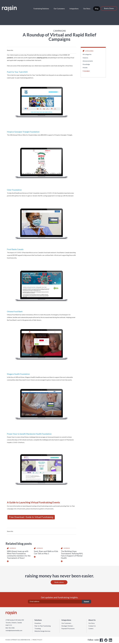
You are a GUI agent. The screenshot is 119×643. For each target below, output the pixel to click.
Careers (90, 628)
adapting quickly (42, 57)
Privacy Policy (37, 639)
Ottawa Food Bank (14, 311)
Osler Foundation (14, 190)
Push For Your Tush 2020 (17, 72)
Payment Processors (68, 628)
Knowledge (86, 64)
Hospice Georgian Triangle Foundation (23, 132)
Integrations (74, 9)
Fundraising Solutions (41, 9)
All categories (87, 54)
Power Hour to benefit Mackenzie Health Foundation (29, 434)
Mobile (85, 67)
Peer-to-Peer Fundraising (42, 626)
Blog (96, 9)
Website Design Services (42, 631)
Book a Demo (109, 8)
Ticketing (37, 628)
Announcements (88, 61)
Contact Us (92, 626)
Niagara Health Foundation (18, 374)
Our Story (86, 9)
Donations (37, 623)
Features (85, 58)
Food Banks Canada (15, 249)
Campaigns (86, 71)
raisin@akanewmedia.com (14, 630)
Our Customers (59, 9)
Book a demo (59, 582)
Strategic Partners (67, 626)
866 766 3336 (10, 628)
